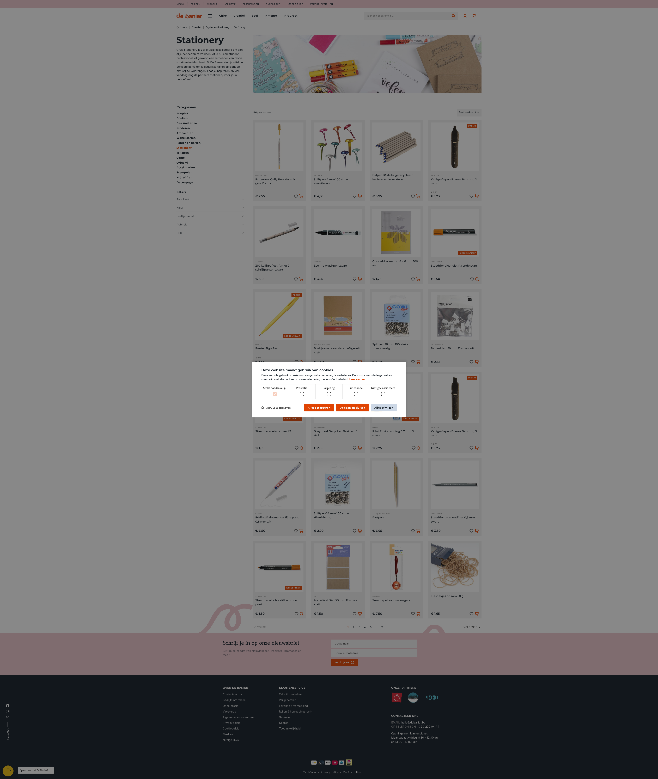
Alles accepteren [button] (319, 407)
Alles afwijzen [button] (383, 407)
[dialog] (329, 390)
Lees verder (357, 379)
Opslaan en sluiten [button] (352, 407)
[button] (276, 407)
